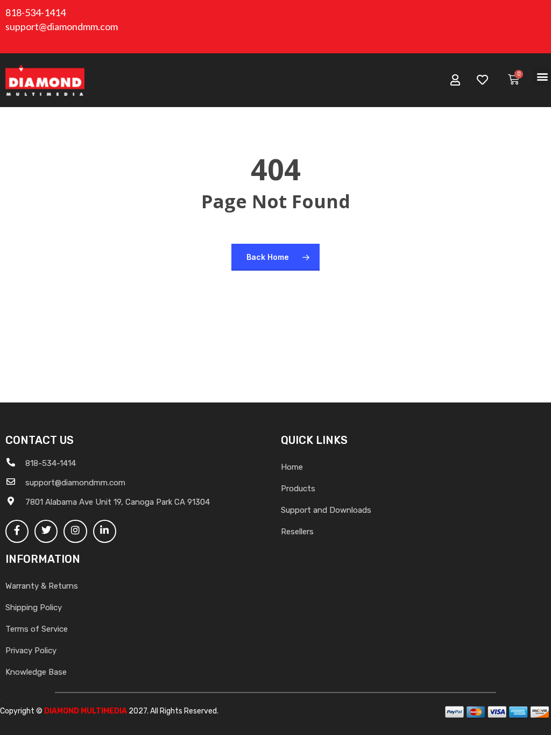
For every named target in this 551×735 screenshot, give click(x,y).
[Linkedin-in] (104, 531)
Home (292, 467)
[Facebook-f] (17, 531)
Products (298, 488)
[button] (542, 76)
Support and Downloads (326, 510)
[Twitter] (46, 531)
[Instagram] (75, 531)
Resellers (297, 531)
